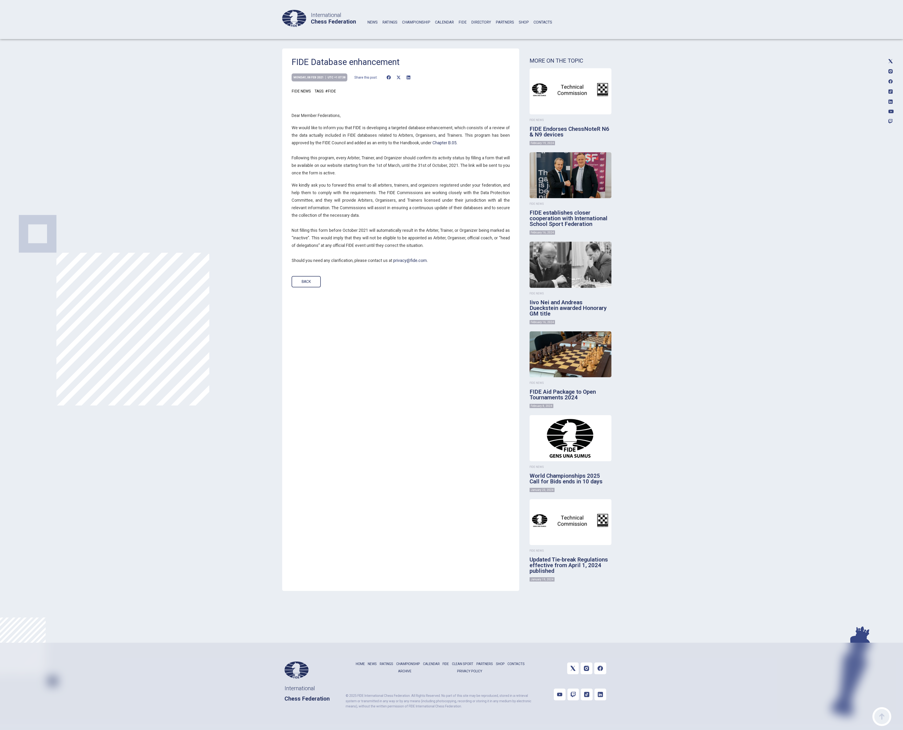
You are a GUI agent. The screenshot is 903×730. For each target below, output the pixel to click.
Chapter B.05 (444, 142)
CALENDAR (444, 22)
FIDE (463, 22)
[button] (388, 77)
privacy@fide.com (410, 260)
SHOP (524, 22)
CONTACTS (543, 22)
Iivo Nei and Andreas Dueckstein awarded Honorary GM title (568, 308)
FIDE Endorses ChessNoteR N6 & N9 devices (569, 132)
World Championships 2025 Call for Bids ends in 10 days (566, 479)
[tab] (372, 28)
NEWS (372, 22)
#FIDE (330, 91)
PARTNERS (505, 22)
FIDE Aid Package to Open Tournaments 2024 (563, 395)
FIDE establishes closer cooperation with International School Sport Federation (568, 218)
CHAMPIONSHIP (416, 22)
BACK (306, 281)
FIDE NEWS (301, 91)
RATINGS (389, 22)
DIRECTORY (481, 22)
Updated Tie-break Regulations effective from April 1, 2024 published (569, 565)
